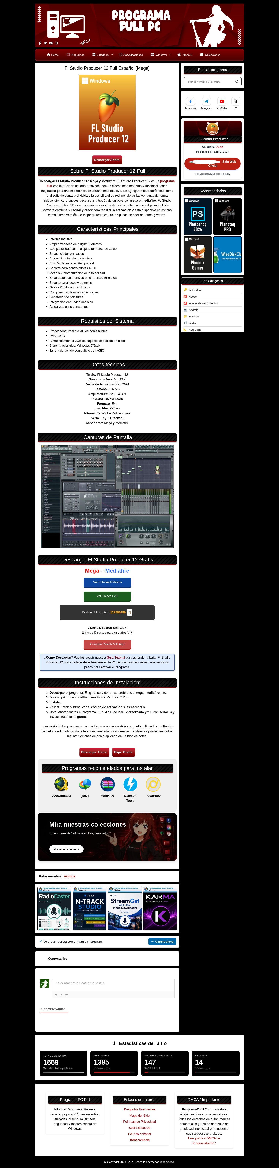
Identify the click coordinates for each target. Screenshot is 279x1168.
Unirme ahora (164, 941)
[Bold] (56, 995)
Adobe (193, 296)
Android (193, 309)
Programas (77, 54)
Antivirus (194, 316)
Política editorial (139, 1134)
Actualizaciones (133, 54)
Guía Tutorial (116, 657)
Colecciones (212, 54)
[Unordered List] (66, 995)
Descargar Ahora (106, 160)
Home (55, 54)
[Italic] (61, 995)
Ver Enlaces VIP (108, 596)
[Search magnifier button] (237, 81)
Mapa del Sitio (139, 1115)
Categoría (102, 54)
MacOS (187, 54)
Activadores (196, 289)
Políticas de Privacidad (139, 1121)
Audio (219, 146)
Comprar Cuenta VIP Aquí (107, 644)
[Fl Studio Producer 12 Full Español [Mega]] (198, 216)
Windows (161, 54)
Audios (69, 876)
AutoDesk (195, 329)
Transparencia (139, 1140)
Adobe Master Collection (203, 303)
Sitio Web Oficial (222, 163)
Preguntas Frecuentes (139, 1109)
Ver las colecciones (66, 849)
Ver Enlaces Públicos (107, 582)
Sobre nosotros (139, 1128)
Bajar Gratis (123, 752)
